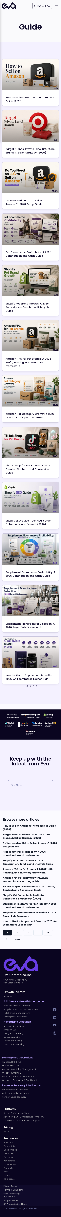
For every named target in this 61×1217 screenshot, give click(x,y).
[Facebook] (54, 1009)
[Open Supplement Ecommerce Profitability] (30, 549)
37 (7, 939)
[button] (56, 6)
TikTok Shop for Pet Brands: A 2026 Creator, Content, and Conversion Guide (28, 469)
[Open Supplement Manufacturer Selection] (30, 600)
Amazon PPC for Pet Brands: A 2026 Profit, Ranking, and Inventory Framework (28, 362)
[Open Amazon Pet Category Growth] (30, 391)
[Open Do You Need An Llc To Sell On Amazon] (30, 177)
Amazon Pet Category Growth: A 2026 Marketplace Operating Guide (30, 415)
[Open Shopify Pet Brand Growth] (30, 280)
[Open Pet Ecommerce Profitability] (30, 229)
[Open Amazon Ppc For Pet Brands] (30, 336)
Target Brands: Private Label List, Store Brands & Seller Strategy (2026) (30, 150)
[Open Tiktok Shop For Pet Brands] (30, 442)
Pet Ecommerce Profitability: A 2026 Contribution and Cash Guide (28, 253)
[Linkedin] (54, 1017)
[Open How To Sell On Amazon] (30, 74)
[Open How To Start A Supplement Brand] (30, 652)
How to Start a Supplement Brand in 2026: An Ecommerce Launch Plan (28, 677)
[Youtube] (54, 1025)
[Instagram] (54, 1032)
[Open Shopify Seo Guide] (30, 497)
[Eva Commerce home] (9, 8)
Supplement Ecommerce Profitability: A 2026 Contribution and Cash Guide (30, 574)
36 (48, 932)
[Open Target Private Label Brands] (30, 126)
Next (17, 939)
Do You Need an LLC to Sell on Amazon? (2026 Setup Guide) (25, 202)
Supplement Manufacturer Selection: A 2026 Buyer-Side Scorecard (30, 625)
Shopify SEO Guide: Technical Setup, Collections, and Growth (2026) (28, 522)
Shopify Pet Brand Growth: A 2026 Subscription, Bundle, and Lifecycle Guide (27, 307)
